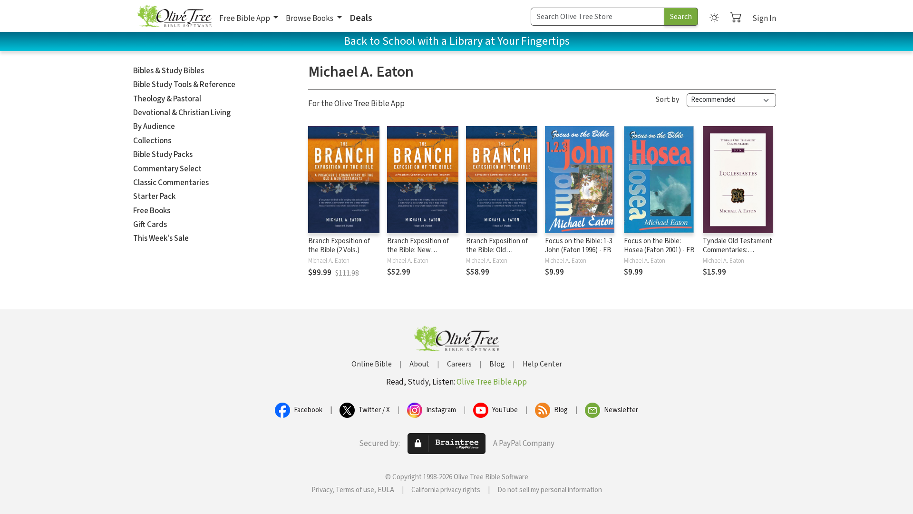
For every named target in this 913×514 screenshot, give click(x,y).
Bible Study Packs (163, 154)
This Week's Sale (161, 238)
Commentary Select (167, 169)
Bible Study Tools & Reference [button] (184, 84)
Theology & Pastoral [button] (167, 99)
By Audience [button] (154, 126)
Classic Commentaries (171, 182)
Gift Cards (150, 224)
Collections (152, 141)
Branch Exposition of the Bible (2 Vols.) (339, 245)
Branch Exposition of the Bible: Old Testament (497, 250)
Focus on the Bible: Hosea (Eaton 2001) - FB (659, 245)
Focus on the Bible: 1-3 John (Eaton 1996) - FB (578, 245)
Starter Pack (154, 196)
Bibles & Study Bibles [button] (168, 71)
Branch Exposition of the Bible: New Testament (418, 250)
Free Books (151, 211)
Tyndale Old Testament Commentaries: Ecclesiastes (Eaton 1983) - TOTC (737, 254)
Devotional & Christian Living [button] (182, 113)
